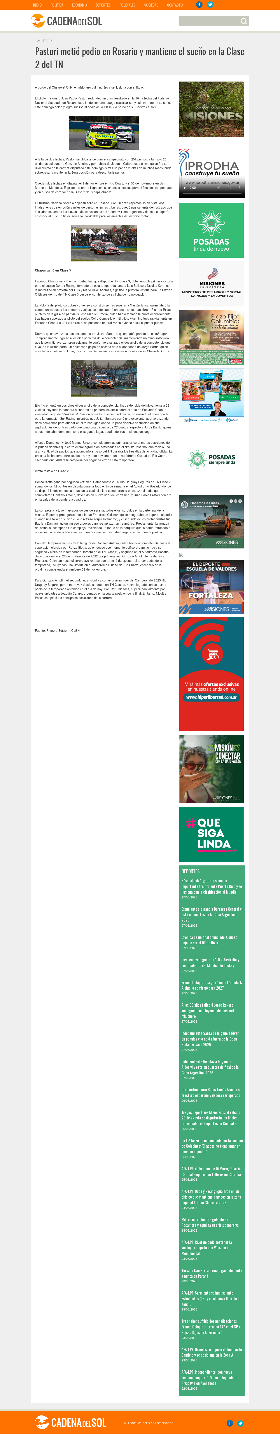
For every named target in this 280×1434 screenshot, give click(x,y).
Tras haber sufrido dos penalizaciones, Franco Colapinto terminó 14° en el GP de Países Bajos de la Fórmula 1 (212, 1326)
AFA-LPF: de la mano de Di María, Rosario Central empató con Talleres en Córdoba (211, 1171)
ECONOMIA (79, 5)
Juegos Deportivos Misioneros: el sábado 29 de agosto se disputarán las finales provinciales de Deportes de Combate (211, 1117)
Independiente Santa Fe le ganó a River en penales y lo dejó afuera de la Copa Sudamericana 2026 (210, 1038)
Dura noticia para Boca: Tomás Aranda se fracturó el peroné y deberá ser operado (211, 1092)
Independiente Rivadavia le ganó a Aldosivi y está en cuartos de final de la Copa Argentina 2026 (210, 1066)
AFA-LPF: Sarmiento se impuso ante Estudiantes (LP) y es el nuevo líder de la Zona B (211, 1298)
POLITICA (57, 5)
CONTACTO (175, 5)
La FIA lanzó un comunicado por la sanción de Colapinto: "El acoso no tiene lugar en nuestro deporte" (212, 1146)
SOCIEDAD (151, 5)
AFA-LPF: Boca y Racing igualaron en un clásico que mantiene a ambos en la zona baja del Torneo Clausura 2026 (211, 1196)
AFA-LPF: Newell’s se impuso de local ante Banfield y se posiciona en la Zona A (212, 1352)
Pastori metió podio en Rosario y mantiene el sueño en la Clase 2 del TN (139, 57)
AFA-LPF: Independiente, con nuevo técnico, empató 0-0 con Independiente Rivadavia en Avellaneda (211, 1377)
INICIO (37, 5)
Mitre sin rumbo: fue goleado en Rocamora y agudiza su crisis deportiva (210, 1222)
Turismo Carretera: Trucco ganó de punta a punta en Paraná (212, 1273)
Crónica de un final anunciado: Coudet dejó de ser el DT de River (209, 940)
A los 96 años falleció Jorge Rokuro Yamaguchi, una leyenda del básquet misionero (208, 1010)
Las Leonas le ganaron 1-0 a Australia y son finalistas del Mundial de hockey (210, 962)
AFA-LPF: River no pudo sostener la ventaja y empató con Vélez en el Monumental (207, 1247)
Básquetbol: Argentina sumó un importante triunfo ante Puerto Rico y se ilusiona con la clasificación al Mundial (212, 886)
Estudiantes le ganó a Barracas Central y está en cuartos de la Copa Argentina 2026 (212, 914)
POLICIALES (127, 5)
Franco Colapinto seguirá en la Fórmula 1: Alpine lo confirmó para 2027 (212, 985)
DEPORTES (103, 5)
